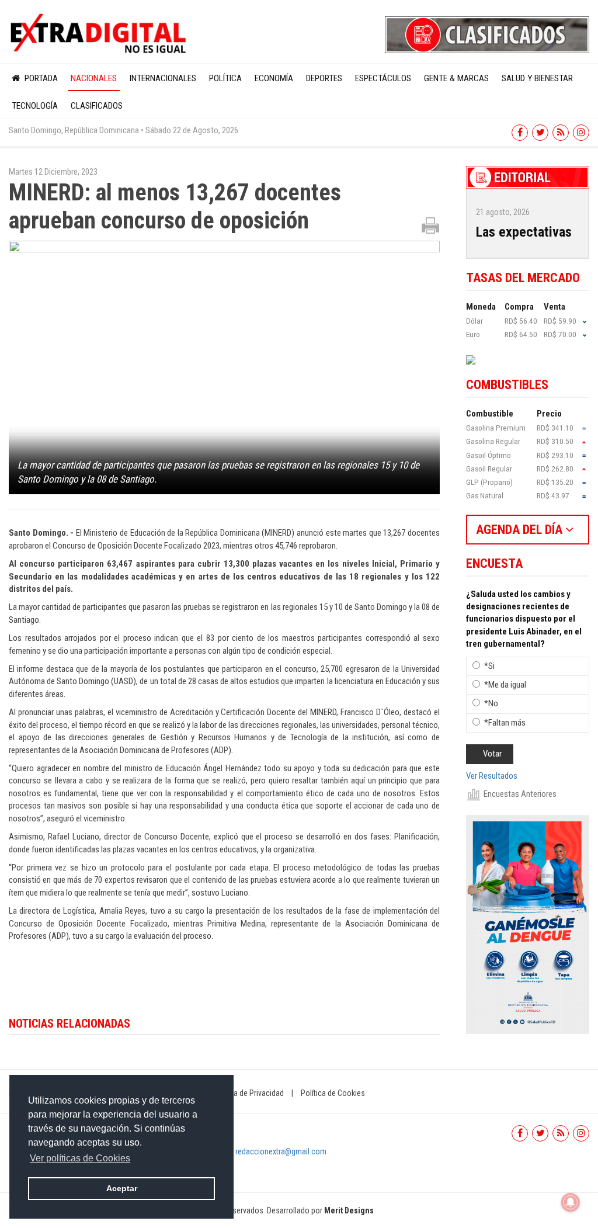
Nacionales (94, 78)
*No (491, 703)
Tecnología (35, 105)
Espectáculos (383, 78)
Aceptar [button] (121, 1188)
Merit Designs (349, 1210)
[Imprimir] (430, 225)
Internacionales (163, 78)
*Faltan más (505, 722)
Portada (40, 78)
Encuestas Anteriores (520, 794)
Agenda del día (520, 529)
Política (225, 78)
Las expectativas (524, 232)
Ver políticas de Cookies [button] (80, 1158)
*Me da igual (505, 684)
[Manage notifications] (570, 1202)
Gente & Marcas (456, 78)
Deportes (324, 78)
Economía (274, 78)
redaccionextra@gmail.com (280, 1151)
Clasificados (97, 105)
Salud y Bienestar (537, 78)
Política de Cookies (333, 1093)
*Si (489, 666)
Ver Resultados (491, 776)
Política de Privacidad (248, 1093)
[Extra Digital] (99, 34)
